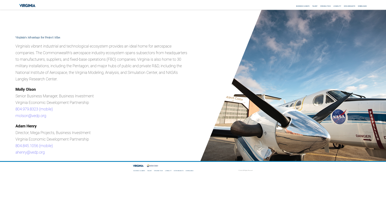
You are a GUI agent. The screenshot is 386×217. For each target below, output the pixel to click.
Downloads (362, 6)
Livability (337, 6)
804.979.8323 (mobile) (34, 109)
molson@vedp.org (30, 115)
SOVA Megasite (349, 6)
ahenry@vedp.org (30, 152)
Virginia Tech (325, 6)
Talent (315, 6)
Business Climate (303, 6)
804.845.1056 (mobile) (34, 145)
